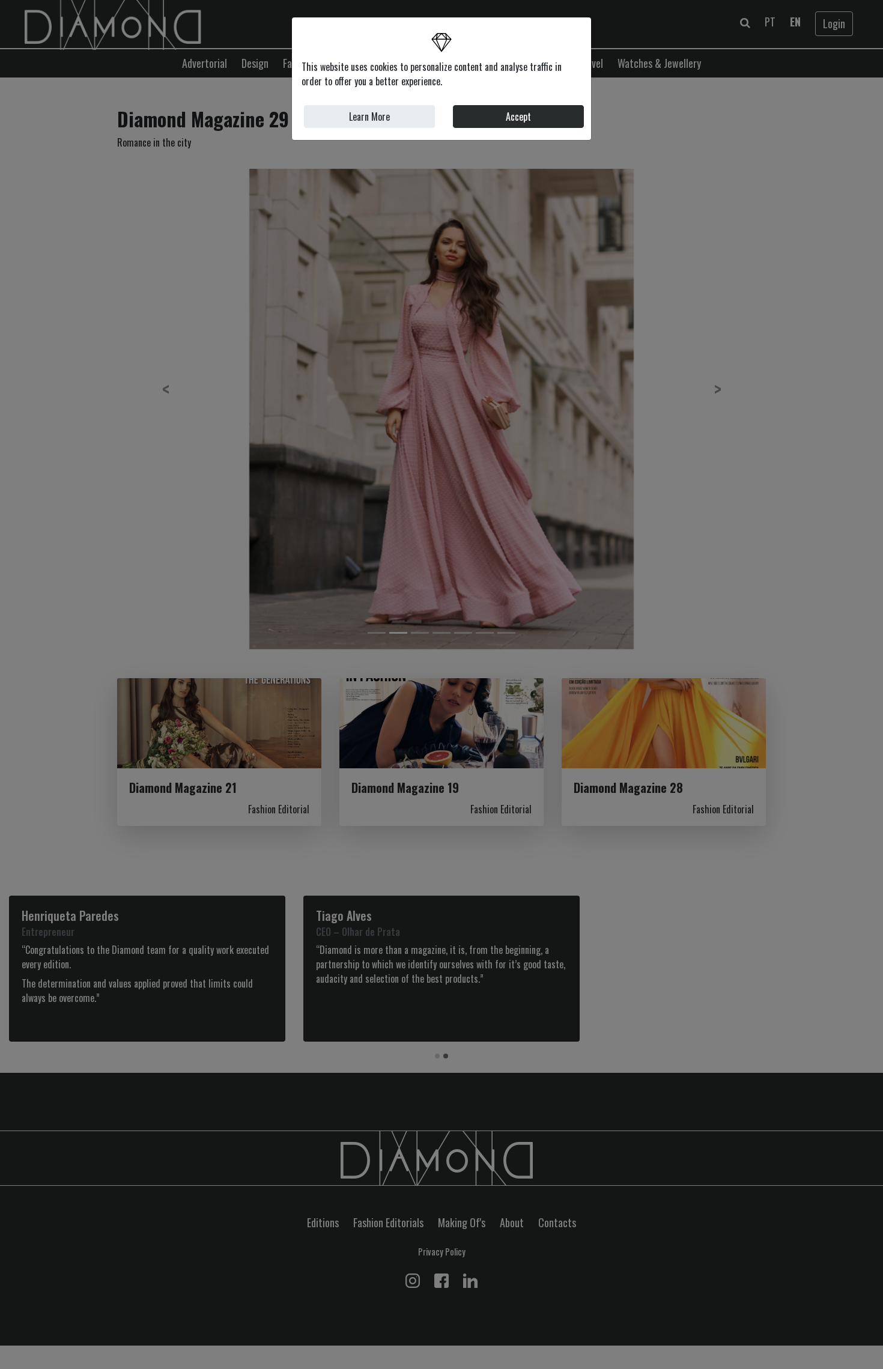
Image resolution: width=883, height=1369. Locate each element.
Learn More (369, 116)
